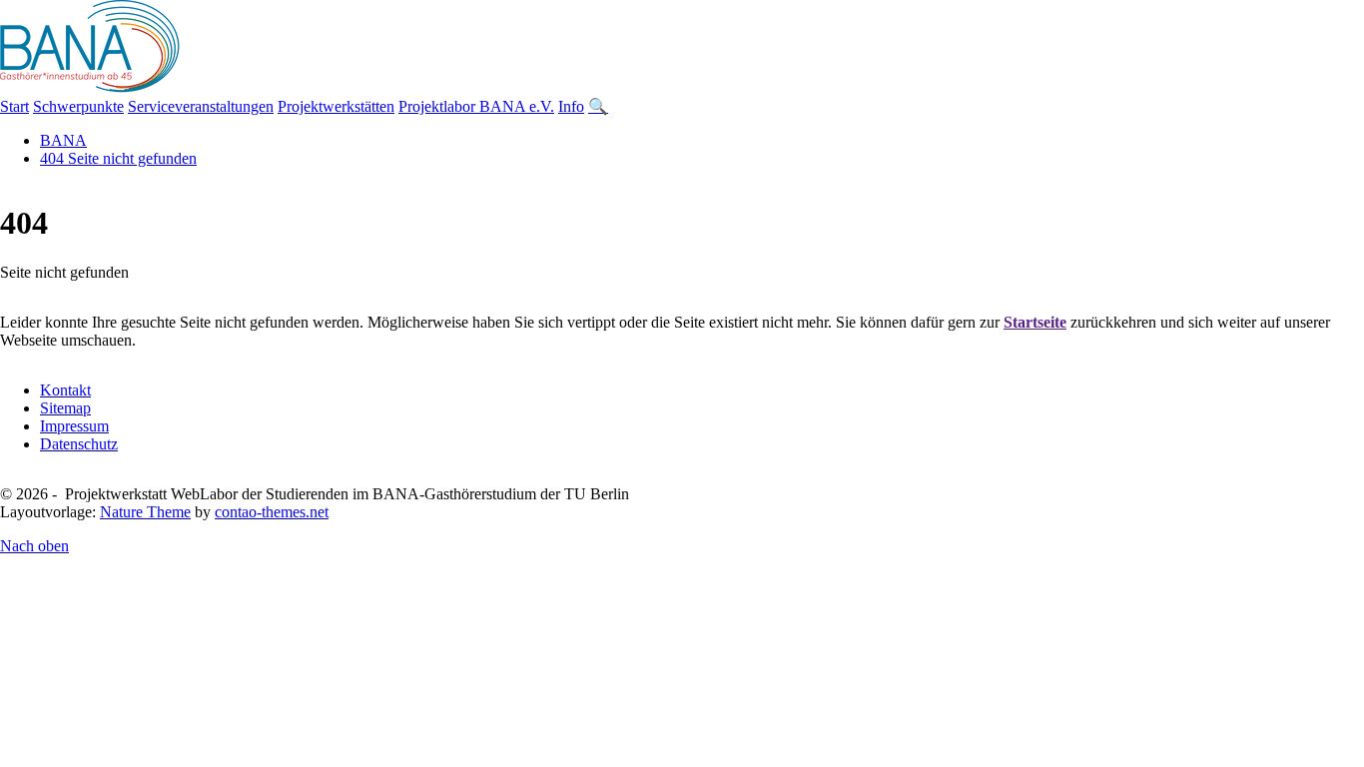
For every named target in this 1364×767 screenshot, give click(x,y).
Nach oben (34, 545)
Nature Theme (145, 511)
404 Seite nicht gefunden (118, 158)
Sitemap (65, 407)
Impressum (74, 425)
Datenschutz (79, 443)
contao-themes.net (272, 511)
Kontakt (65, 390)
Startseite (1035, 322)
